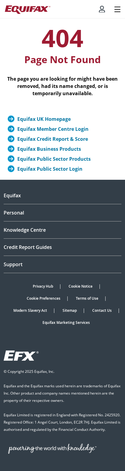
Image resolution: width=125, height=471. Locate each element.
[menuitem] (102, 9)
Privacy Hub (43, 286)
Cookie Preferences (43, 298)
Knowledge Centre (25, 230)
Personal (14, 212)
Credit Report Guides (28, 247)
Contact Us (102, 310)
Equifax (12, 195)
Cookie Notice (81, 286)
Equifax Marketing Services (66, 322)
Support (13, 264)
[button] (102, 9)
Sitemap (69, 310)
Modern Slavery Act (30, 310)
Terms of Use (87, 298)
